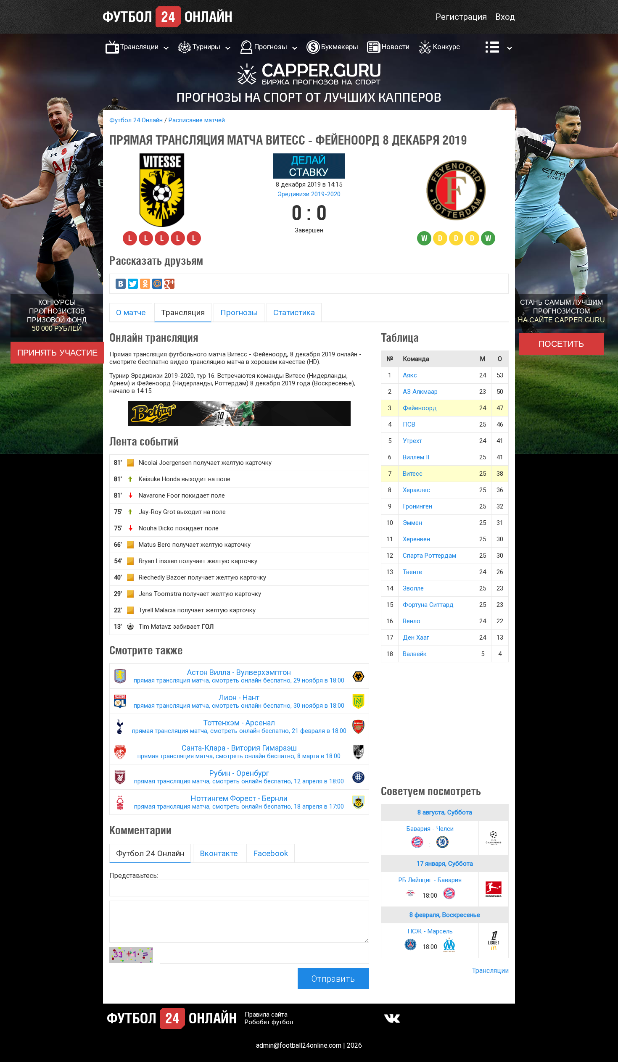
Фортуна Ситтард (428, 605)
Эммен (412, 523)
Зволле (413, 588)
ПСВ (409, 424)
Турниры (206, 46)
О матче (130, 312)
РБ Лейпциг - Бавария (430, 880)
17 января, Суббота (445, 863)
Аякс (410, 375)
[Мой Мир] (157, 284)
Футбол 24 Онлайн (136, 120)
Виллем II (416, 457)
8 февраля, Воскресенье (444, 915)
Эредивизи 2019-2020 (309, 194)
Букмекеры (339, 46)
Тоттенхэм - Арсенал (239, 726)
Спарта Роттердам (429, 555)
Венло (411, 621)
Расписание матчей (197, 120)
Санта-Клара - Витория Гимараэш (239, 751)
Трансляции (139, 46)
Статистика (294, 312)
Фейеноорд (420, 408)
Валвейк (415, 654)
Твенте (412, 572)
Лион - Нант (239, 701)
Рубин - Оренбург (239, 777)
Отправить (333, 979)
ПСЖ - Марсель (430, 931)
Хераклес (416, 490)
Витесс (413, 473)
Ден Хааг (416, 637)
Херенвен (416, 539)
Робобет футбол (269, 1022)
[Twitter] (133, 284)
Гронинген (417, 506)
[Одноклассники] (145, 284)
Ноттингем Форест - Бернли (239, 802)
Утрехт (412, 441)
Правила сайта (266, 1014)
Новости (395, 46)
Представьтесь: (133, 876)
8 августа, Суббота (444, 812)
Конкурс (446, 46)
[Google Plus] (169, 284)
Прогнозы (270, 46)
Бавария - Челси (430, 829)
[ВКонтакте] (121, 284)
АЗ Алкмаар (420, 391)
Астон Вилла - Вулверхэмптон (239, 676)
